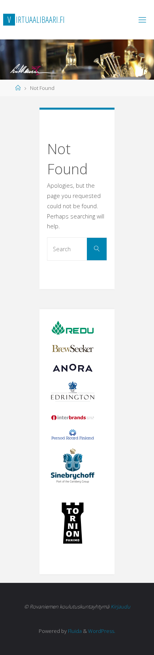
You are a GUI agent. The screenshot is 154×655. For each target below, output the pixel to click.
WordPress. (101, 630)
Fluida (74, 630)
